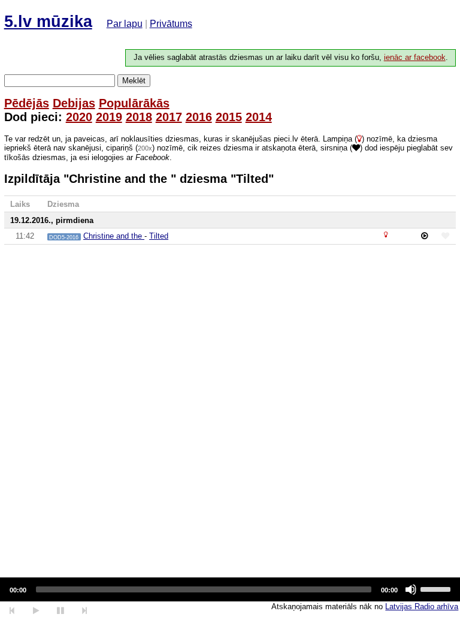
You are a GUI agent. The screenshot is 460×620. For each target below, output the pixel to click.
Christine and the (113, 235)
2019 (109, 117)
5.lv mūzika (48, 22)
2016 (199, 117)
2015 (229, 117)
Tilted (158, 235)
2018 (139, 117)
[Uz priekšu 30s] (84, 610)
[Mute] (411, 589)
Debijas (74, 103)
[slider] (437, 588)
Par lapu (125, 24)
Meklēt (134, 80)
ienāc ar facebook (415, 57)
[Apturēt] (36, 610)
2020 (79, 117)
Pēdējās (26, 103)
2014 (259, 117)
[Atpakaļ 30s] (12, 610)
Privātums (171, 24)
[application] (230, 589)
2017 (169, 117)
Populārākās (134, 103)
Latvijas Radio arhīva (421, 606)
